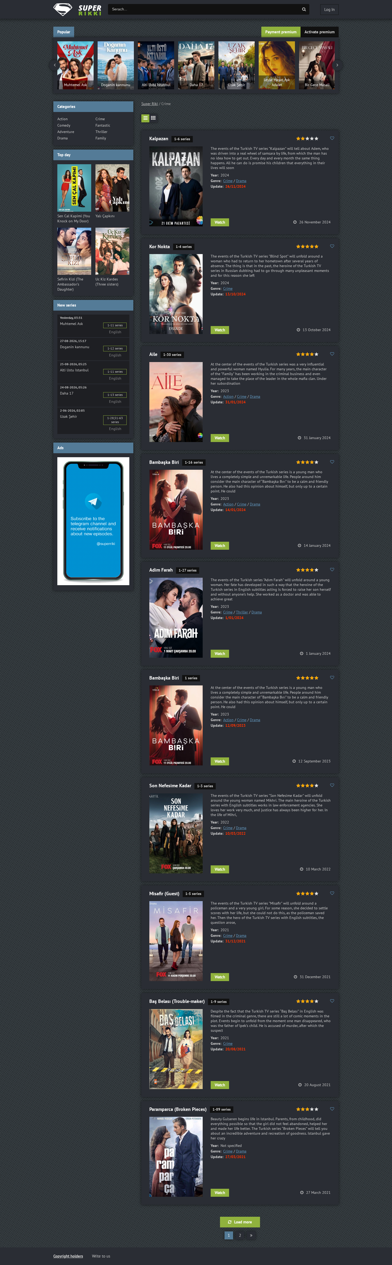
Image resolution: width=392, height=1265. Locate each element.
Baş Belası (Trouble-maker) (177, 1001)
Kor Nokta (159, 247)
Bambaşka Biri (164, 462)
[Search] (304, 9)
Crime (228, 181)
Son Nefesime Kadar (170, 786)
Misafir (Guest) (164, 894)
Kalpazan (158, 139)
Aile (153, 354)
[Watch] (82, 9)
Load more (243, 1222)
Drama (241, 181)
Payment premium (281, 32)
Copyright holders (68, 1256)
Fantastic (102, 125)
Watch (220, 222)
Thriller (242, 612)
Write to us (101, 1256)
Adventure (65, 132)
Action (228, 396)
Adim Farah (161, 570)
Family (100, 138)
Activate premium (320, 32)
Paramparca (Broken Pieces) (178, 1109)
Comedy (63, 125)
